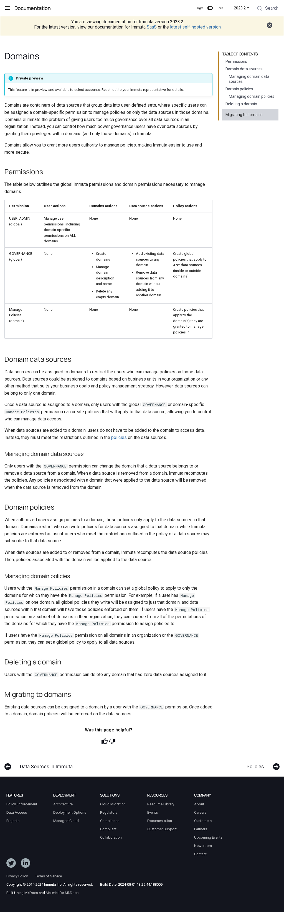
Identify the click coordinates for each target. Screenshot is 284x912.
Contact (200, 854)
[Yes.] (104, 741)
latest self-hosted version (195, 27)
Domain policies (239, 89)
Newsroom (203, 846)
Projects (12, 821)
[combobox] (267, 9)
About (199, 804)
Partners (200, 829)
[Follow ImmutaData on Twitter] (11, 864)
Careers (200, 812)
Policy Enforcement (21, 804)
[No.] (112, 741)
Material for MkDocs (62, 893)
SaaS (152, 27)
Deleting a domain (241, 104)
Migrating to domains (244, 114)
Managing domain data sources (249, 79)
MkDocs (31, 893)
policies (119, 437)
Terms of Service (48, 876)
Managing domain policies (251, 96)
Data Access (16, 812)
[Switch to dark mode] (209, 8)
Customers (203, 821)
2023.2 (240, 8)
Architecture (63, 804)
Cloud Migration (113, 804)
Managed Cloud (66, 821)
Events (152, 812)
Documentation (159, 821)
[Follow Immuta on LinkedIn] (25, 864)
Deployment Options (69, 812)
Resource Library (160, 804)
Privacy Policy (17, 876)
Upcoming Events (208, 837)
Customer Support (162, 829)
